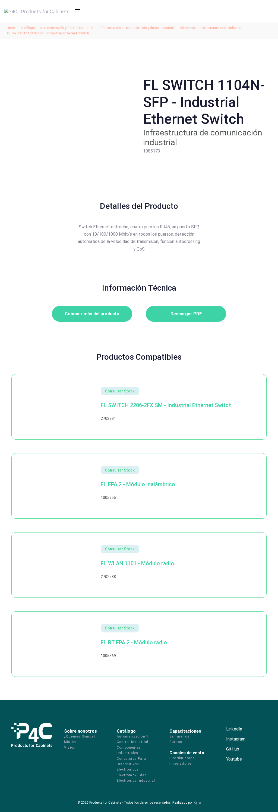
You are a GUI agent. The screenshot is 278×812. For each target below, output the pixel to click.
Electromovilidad (132, 775)
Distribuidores (182, 758)
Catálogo (28, 28)
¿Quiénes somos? (80, 736)
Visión (69, 747)
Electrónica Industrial (136, 780)
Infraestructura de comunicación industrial (210, 28)
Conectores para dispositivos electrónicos (131, 764)
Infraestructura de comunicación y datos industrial (136, 28)
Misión (70, 742)
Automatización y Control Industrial (66, 28)
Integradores (180, 763)
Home (11, 28)
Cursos (175, 742)
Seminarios (179, 736)
